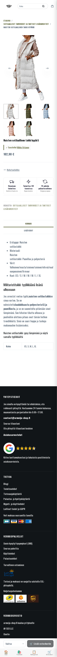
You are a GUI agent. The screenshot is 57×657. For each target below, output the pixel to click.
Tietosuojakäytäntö (12, 493)
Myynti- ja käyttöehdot (14, 504)
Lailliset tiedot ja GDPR (14, 509)
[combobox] (29, 6)
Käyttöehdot (9, 553)
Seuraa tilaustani (11, 423)
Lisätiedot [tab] (28, 230)
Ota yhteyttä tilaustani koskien (18, 428)
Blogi (5, 483)
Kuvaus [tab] (28, 223)
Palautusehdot (10, 558)
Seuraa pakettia (11, 548)
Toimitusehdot (10, 488)
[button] (11, 170)
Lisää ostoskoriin (42, 643)
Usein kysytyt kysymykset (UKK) (17, 543)
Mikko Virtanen (23, 147)
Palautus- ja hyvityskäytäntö (16, 499)
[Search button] (43, 6)
